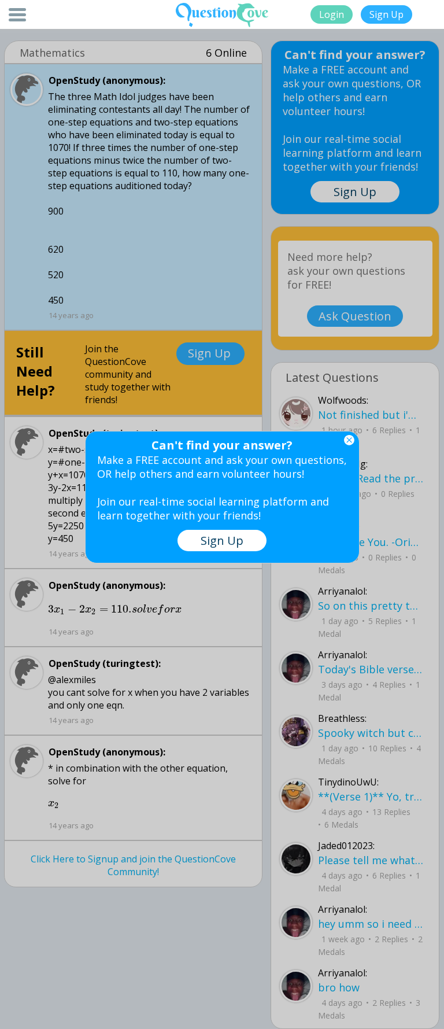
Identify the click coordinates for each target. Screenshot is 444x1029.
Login (331, 14)
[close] (349, 440)
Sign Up (386, 14)
